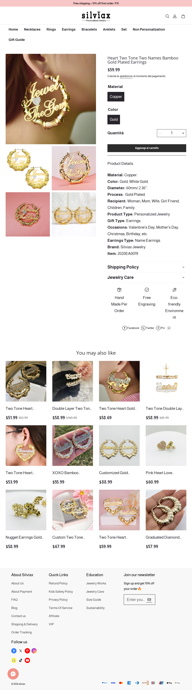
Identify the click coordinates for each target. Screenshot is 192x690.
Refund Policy (58, 583)
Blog (14, 608)
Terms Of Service (60, 608)
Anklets (109, 29)
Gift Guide (17, 40)
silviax (22, 683)
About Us (17, 583)
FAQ (14, 599)
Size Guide (93, 599)
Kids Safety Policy (61, 591)
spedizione (126, 76)
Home (13, 29)
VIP (51, 624)
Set (124, 29)
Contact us (18, 616)
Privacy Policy (58, 599)
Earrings (69, 29)
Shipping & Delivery (24, 624)
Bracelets (89, 29)
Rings (51, 29)
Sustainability (95, 608)
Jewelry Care (95, 591)
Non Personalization (149, 29)
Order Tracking (21, 632)
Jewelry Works (96, 583)
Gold (114, 119)
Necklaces (32, 29)
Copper (116, 96)
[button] (167, 16)
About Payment (21, 591)
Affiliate (54, 616)
